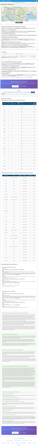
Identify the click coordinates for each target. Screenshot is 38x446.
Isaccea (6, 224)
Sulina (4, 160)
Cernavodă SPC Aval (6, 199)
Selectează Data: (3, 93)
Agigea (6, 177)
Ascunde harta (19, 22)
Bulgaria (14, 55)
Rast (4, 157)
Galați (6, 213)
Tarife (21, 2)
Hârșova (4, 143)
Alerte (16, 2)
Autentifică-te (24, 86)
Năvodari (6, 238)
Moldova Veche (4, 149)
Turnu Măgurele (4, 166)
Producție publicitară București (17, 440)
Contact (24, 2)
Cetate (6, 202)
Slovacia (3, 55)
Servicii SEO (30, 440)
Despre (19, 2)
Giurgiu (4, 137)
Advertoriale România (10, 440)
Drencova (4, 128)
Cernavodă (6, 194)
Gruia (4, 140)
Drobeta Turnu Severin (4, 132)
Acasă (14, 2)
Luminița (6, 227)
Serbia (11, 55)
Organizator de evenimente (25, 440)
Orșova (4, 154)
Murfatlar (6, 235)
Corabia (4, 125)
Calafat (4, 114)
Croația (8, 55)
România (17, 55)
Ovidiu (6, 246)
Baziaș (4, 106)
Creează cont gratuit (15, 86)
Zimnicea (6, 260)
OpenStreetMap (33, 20)
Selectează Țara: (19, 90)
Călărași (4, 117)
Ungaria (6, 55)
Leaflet (29, 20)
